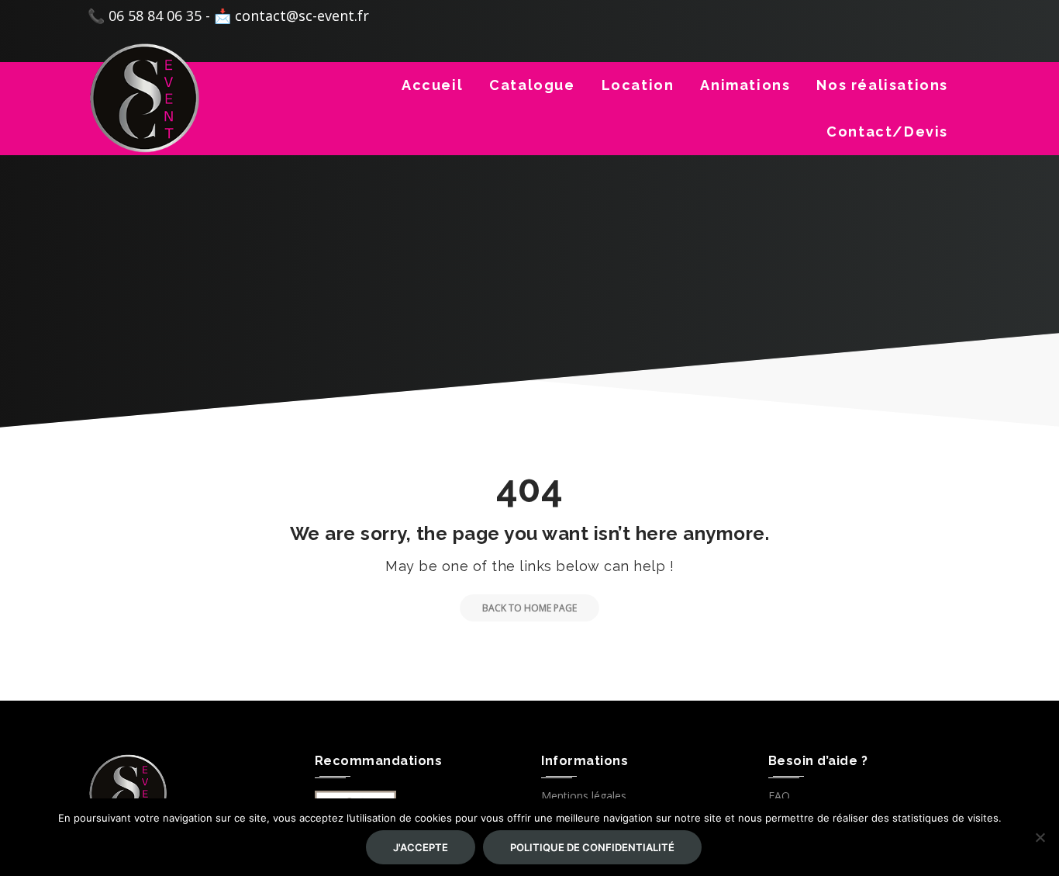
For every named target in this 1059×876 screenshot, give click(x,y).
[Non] (1039, 837)
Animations (745, 85)
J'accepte (420, 847)
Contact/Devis (887, 131)
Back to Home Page (529, 608)
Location (638, 85)
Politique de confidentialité (592, 847)
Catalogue (531, 85)
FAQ (779, 795)
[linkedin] (927, 18)
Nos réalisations (882, 85)
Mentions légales (583, 795)
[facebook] (902, 18)
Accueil (432, 85)
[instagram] (952, 18)
